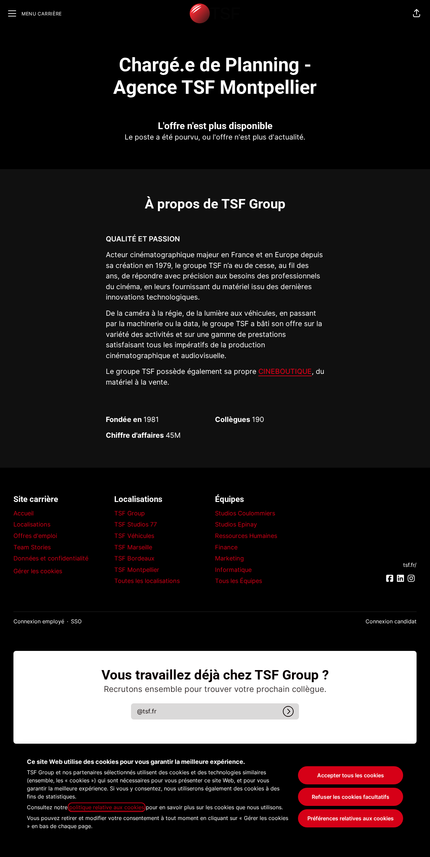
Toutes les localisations (147, 580)
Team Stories (32, 547)
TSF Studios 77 (135, 524)
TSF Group (129, 513)
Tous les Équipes (238, 580)
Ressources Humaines (246, 535)
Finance (226, 547)
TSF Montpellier (136, 569)
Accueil (23, 513)
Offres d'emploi (35, 535)
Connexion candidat (391, 621)
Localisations (31, 524)
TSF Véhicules (134, 535)
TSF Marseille (133, 547)
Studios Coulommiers (245, 513)
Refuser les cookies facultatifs (350, 796)
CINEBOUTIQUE (285, 371)
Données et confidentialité (50, 558)
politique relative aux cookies (106, 807)
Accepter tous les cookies (350, 775)
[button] (416, 13)
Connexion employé (38, 621)
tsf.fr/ (410, 564)
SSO (76, 621)
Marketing (229, 558)
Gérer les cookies (37, 571)
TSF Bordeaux (134, 558)
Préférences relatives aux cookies (350, 818)
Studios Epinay (236, 524)
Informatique (233, 569)
